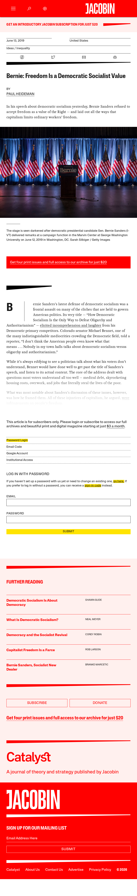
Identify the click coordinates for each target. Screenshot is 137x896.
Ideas (10, 48)
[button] (13, 8)
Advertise (75, 870)
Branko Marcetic (96, 664)
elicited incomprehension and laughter (70, 325)
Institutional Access (19, 460)
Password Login (17, 440)
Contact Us (54, 870)
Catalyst (13, 870)
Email (11, 496)
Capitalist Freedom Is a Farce (30, 650)
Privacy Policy (100, 870)
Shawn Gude (93, 600)
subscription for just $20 (76, 24)
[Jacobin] (100, 8)
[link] (45, 8)
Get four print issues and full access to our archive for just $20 (58, 262)
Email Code (14, 446)
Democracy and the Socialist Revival (36, 635)
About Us (32, 870)
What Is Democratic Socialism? (32, 620)
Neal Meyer (92, 619)
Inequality (23, 48)
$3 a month (116, 426)
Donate (100, 703)
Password (15, 513)
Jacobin (48, 24)
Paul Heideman (20, 94)
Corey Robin (93, 634)
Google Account (17, 453)
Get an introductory (24, 24)
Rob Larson (93, 649)
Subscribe (37, 703)
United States (79, 40)
